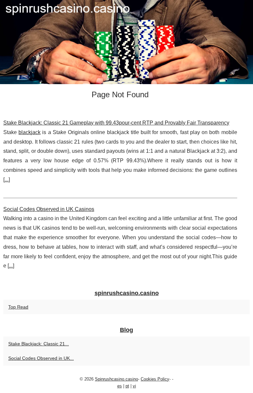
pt (127, 385)
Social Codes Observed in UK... (41, 358)
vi (134, 385)
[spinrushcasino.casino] (126, 42)
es (119, 385)
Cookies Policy (155, 379)
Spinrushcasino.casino (116, 379)
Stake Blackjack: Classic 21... (38, 343)
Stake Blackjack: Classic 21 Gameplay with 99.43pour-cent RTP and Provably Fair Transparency (116, 123)
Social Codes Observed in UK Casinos (48, 209)
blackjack (29, 132)
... (7, 179)
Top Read (18, 307)
